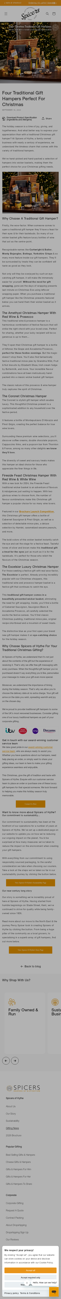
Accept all (30, 1270)
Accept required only (30, 1277)
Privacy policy (11, 1293)
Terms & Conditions (30, 1293)
